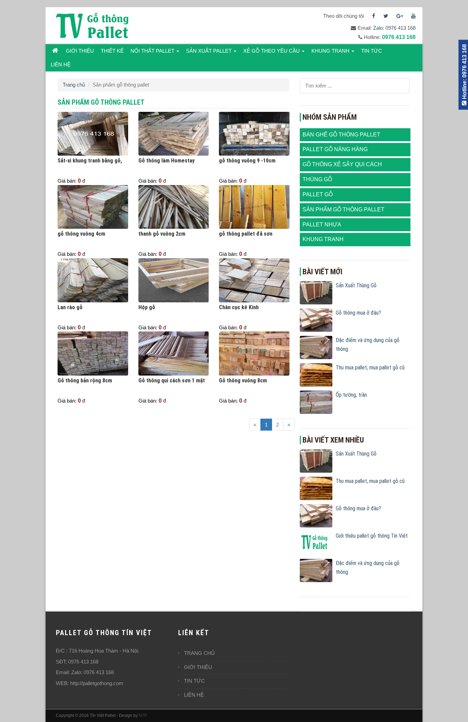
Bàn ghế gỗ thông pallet (341, 134)
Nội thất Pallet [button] (153, 51)
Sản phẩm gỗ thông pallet (343, 209)
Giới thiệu (80, 51)
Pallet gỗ (318, 194)
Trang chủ (74, 85)
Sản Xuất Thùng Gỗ (356, 285)
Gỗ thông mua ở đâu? (358, 313)
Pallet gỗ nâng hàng (335, 149)
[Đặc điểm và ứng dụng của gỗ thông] (316, 347)
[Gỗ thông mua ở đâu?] (316, 320)
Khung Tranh (323, 239)
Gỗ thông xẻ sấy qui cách (342, 164)
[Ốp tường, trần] (316, 402)
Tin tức (371, 51)
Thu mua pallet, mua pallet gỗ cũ (370, 367)
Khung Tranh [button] (331, 51)
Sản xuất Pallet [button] (209, 51)
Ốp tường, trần (351, 395)
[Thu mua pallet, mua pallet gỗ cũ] (316, 374)
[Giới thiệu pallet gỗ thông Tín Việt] (316, 543)
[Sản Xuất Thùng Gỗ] (316, 292)
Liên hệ (61, 64)
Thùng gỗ (317, 179)
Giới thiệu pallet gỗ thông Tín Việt (372, 536)
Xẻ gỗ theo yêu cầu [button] (272, 51)
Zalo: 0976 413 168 (394, 28)
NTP (143, 715)
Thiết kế (112, 51)
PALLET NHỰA (322, 224)
